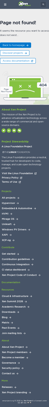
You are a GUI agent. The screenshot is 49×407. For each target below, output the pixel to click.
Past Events (9, 327)
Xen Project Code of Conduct (19, 275)
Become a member (13, 357)
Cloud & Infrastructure (15, 296)
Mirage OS (8, 219)
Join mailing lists (12, 333)
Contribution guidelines (16, 259)
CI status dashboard (14, 269)
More (5, 380)
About (5, 340)
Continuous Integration (16, 264)
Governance (9, 362)
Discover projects (13, 52)
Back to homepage (14, 45)
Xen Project (28, 401)
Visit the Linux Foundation (18, 173)
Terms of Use (10, 181)
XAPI (5, 234)
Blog (4, 317)
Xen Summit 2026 (12, 301)
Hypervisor (8, 203)
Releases (7, 387)
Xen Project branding (14, 392)
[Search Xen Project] (43, 4)
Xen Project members (14, 352)
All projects (9, 197)
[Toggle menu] (5, 4)
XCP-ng (6, 240)
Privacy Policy (10, 177)
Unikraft (6, 224)
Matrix (5, 322)
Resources (8, 289)
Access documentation (16, 60)
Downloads (8, 312)
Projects (6, 191)
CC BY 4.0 (22, 403)
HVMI (5, 213)
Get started (8, 253)
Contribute (8, 247)
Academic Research (14, 306)
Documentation (11, 282)
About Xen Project (13, 347)
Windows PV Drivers (14, 229)
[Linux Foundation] (16, 152)
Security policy (11, 368)
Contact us (8, 373)
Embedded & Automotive (17, 208)
